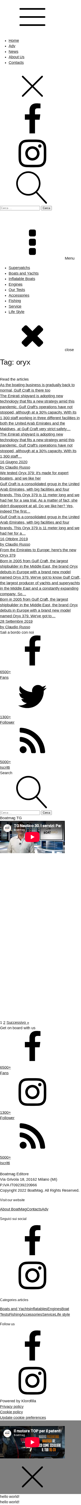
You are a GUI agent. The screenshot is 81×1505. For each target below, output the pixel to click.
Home (14, 40)
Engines (15, 284)
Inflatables (38, 1309)
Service (15, 306)
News (13, 51)
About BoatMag (13, 1209)
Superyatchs (19, 268)
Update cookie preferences (23, 1417)
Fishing (15, 301)
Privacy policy (12, 1406)
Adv (12, 46)
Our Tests (17, 290)
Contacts (16, 62)
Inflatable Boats (22, 279)
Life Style (16, 312)
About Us (16, 57)
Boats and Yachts (23, 273)
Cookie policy (11, 1412)
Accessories (19, 295)
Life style (62, 1314)
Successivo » (17, 1022)
